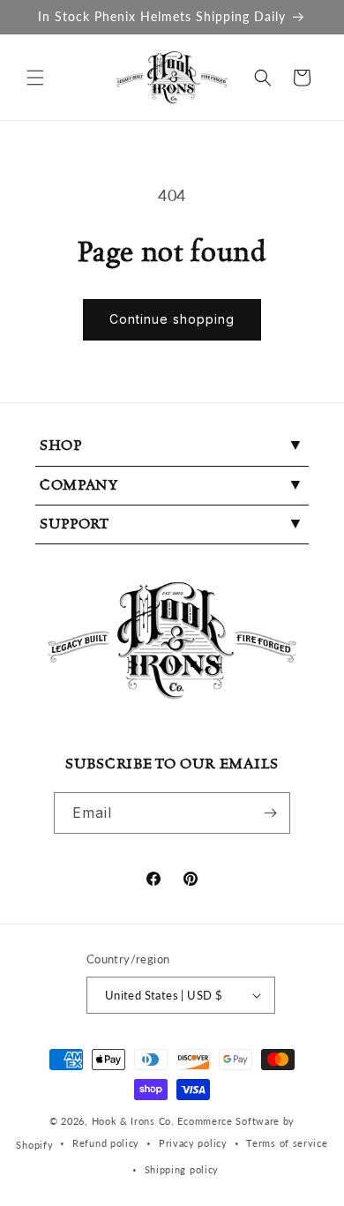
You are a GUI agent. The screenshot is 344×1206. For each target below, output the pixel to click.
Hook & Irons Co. (133, 1121)
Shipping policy (182, 1169)
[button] (35, 77)
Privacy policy (193, 1143)
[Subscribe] (270, 813)
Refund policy (105, 1143)
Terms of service (286, 1143)
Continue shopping (172, 318)
